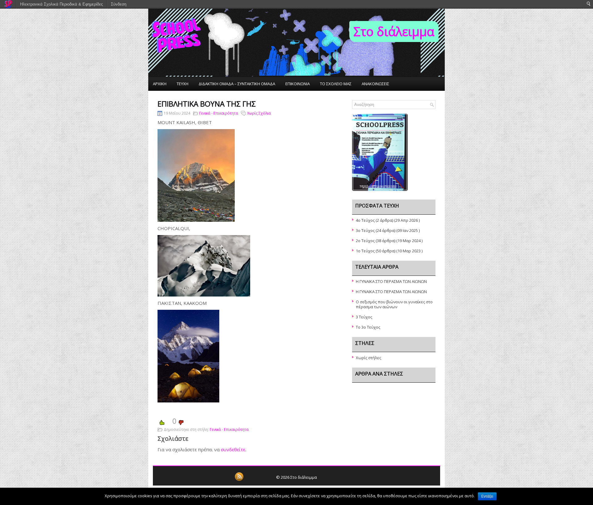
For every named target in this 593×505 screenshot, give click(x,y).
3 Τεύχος (364, 317)
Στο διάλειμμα (394, 31)
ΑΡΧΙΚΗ (159, 83)
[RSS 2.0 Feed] (239, 480)
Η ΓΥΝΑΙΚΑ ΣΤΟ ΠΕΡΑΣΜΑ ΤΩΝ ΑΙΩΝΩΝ (391, 281)
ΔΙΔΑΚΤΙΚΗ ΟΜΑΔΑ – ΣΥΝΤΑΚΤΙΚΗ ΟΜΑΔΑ (237, 83)
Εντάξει (487, 496)
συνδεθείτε (233, 449)
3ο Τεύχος (365, 230)
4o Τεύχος (365, 220)
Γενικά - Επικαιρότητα (218, 113)
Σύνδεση (118, 4)
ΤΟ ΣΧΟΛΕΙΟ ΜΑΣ (335, 83)
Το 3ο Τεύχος (368, 327)
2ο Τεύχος (365, 240)
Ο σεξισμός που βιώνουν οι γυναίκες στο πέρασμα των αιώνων (394, 304)
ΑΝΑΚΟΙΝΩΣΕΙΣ (375, 83)
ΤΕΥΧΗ (182, 83)
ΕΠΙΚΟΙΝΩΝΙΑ (297, 83)
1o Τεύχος (365, 251)
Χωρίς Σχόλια (259, 113)
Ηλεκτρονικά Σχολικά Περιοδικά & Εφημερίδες (61, 4)
